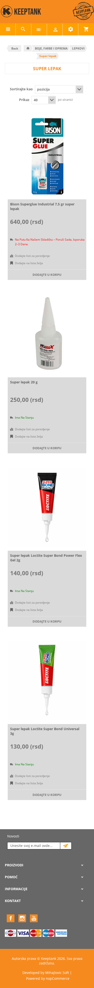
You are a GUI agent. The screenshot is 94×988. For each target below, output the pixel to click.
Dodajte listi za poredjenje (32, 256)
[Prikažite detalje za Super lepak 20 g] (47, 334)
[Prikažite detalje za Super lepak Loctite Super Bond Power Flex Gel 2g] (47, 507)
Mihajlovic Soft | (58, 972)
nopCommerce (57, 978)
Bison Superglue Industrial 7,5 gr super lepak (42, 206)
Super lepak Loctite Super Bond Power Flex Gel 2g (46, 557)
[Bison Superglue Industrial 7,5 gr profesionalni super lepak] (47, 156)
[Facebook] (10, 918)
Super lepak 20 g (24, 382)
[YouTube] (34, 918)
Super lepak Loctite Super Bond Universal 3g (44, 731)
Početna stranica (28, 48)
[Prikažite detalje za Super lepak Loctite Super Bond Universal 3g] (47, 680)
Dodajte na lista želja (29, 263)
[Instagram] (22, 918)
